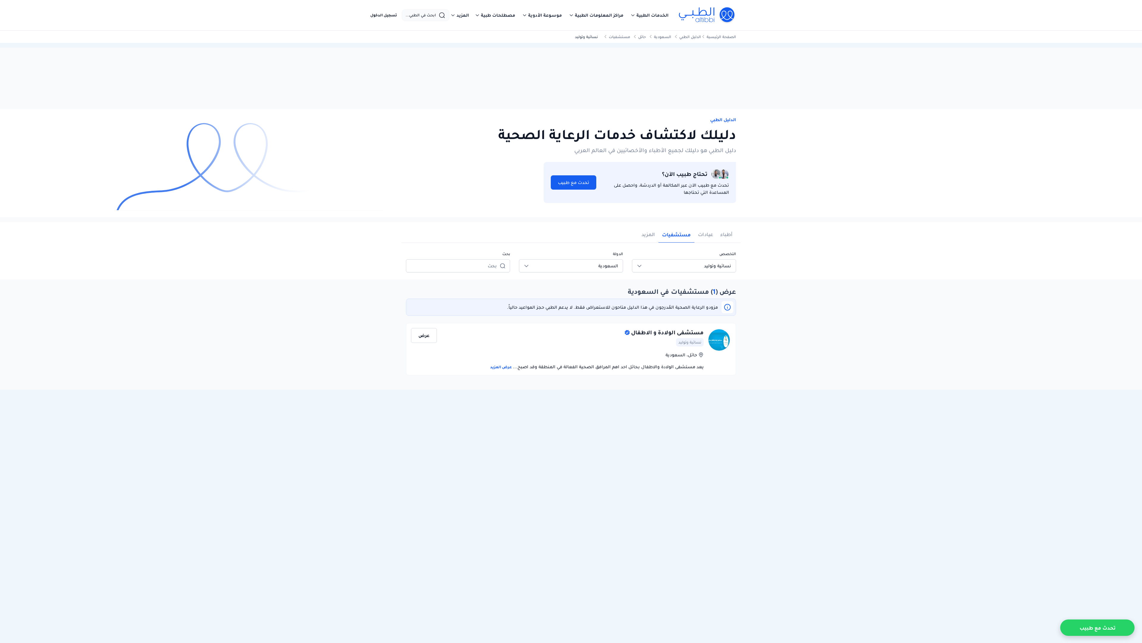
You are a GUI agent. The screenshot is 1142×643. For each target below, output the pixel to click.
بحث (506, 254)
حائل (642, 37)
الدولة (618, 254)
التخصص (727, 254)
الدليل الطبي (690, 37)
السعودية (662, 37)
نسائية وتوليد (689, 342)
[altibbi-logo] (707, 15)
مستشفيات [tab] (676, 234)
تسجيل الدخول (383, 15)
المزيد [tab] (648, 234)
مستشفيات (619, 37)
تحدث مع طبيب (573, 182)
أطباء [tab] (726, 234)
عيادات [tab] (705, 234)
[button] (649, 15)
